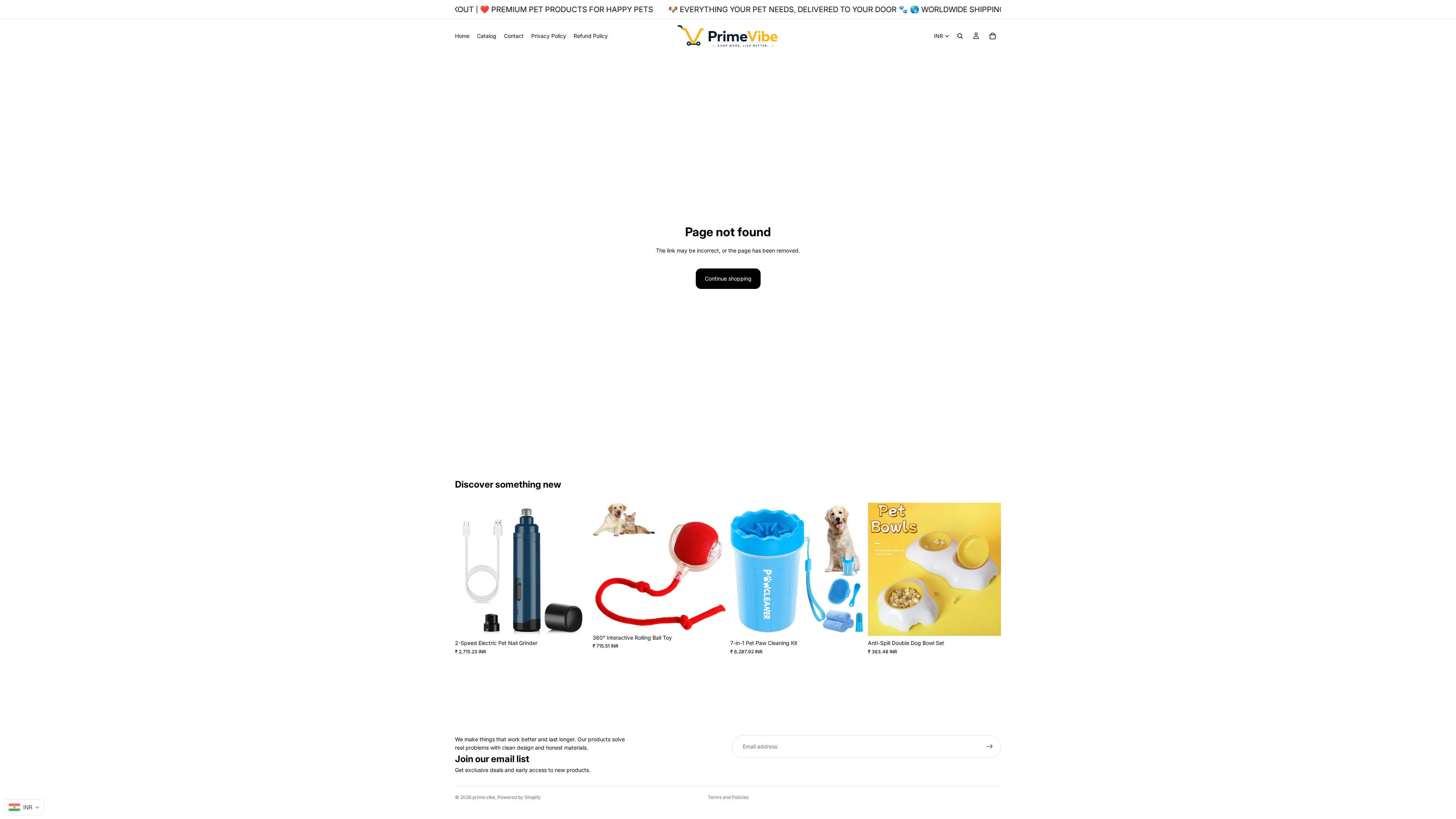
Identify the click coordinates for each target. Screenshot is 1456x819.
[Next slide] (576, 569)
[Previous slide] (466, 569)
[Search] (960, 36)
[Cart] (992, 36)
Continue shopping (728, 278)
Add (582, 624)
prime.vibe (483, 797)
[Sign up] (990, 747)
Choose (720, 618)
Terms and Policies (728, 797)
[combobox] (24, 807)
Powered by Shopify (519, 797)
